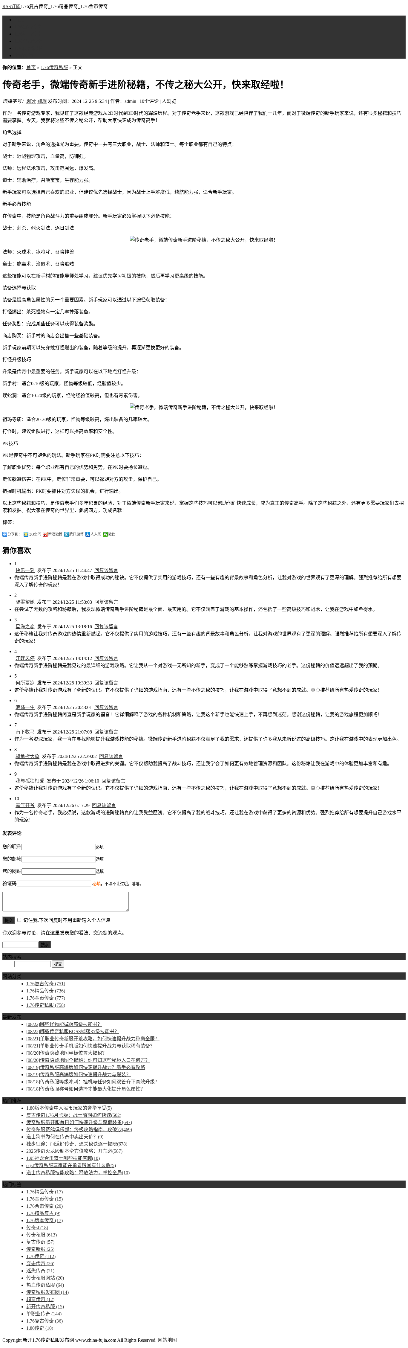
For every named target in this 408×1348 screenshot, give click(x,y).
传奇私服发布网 (47, 1292)
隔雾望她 (25, 602)
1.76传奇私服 (28, 48)
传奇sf (37, 1227)
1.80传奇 (39, 1328)
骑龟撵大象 (27, 756)
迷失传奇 (40, 1270)
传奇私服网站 (45, 1277)
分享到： (14, 534)
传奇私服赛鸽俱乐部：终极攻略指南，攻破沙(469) (79, 1129)
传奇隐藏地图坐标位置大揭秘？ (66, 1053)
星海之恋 (25, 626)
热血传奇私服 (45, 1285)
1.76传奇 (41, 1256)
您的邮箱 (12, 858)
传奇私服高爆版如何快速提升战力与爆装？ (78, 1074)
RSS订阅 (11, 6)
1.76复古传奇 (28, 26)
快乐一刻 (25, 570)
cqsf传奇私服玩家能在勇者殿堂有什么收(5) (71, 1165)
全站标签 (23, 55)
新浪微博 (55, 534)
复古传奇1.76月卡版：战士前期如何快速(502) (73, 1115)
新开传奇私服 (45, 1306)
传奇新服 (40, 1249)
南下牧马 (25, 731)
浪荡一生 (25, 707)
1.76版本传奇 (44, 1220)
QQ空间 (35, 534)
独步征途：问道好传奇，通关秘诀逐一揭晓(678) (76, 1143)
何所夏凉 (25, 682)
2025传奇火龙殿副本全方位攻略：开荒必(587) (74, 1151)
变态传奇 (40, 1263)
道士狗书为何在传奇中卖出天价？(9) (64, 1136)
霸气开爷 (25, 805)
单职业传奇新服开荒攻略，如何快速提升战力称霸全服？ (92, 1038)
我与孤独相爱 (30, 780)
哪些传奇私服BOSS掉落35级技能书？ (72, 1031)
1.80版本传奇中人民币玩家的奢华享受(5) (69, 1108)
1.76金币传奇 (28, 41)
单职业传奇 (44, 1313)
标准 (42, 101)
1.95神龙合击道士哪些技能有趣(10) (63, 1158)
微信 (111, 534)
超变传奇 (40, 1299)
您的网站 (12, 871)
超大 (31, 101)
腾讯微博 (76, 534)
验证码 (9, 883)
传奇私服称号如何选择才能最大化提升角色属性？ (85, 1088)
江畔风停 (25, 658)
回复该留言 (106, 570)
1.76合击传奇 (44, 1206)
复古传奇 (40, 1242)
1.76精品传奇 (28, 33)
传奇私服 (41, 1234)
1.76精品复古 (43, 1213)
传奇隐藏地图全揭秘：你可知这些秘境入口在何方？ (88, 1060)
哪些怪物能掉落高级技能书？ (64, 1024)
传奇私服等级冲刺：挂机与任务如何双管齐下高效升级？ (92, 1081)
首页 (19, 19)
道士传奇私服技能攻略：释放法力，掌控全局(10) (78, 1172)
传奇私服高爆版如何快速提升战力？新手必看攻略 (85, 1067)
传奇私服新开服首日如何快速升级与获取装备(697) (79, 1122)
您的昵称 (12, 846)
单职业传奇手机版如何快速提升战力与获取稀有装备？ (90, 1045)
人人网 (96, 534)
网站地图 (167, 1340)
